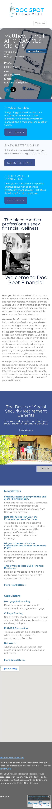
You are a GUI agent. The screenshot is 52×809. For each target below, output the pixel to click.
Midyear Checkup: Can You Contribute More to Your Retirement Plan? (25, 545)
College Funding (13, 613)
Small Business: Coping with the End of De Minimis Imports (25, 497)
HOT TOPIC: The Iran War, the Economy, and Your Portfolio (21, 518)
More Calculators (14, 660)
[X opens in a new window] (13, 90)
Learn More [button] (14, 132)
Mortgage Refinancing (17, 601)
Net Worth (10, 643)
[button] (39, 23)
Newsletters (12, 491)
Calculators (12, 595)
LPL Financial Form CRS (12, 757)
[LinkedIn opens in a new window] (7, 90)
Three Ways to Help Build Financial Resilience (24, 567)
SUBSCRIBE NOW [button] (18, 163)
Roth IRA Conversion (16, 628)
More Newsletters (15, 585)
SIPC (9, 769)
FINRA (3, 769)
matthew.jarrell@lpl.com (17, 82)
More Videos (26, 430)
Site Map (4, 796)
